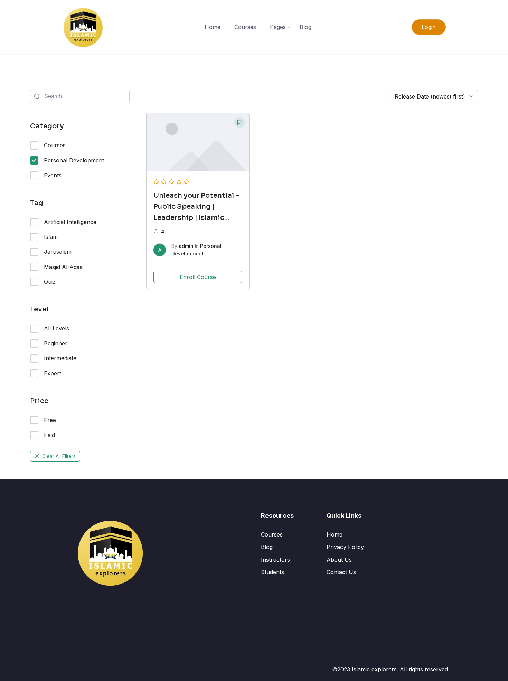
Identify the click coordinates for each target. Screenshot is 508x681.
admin (186, 246)
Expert (52, 373)
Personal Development (74, 160)
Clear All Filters (59, 456)
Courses (245, 27)
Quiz (50, 281)
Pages (278, 27)
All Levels (56, 328)
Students (272, 572)
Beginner (55, 343)
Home (212, 27)
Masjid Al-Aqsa (63, 266)
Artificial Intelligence (70, 221)
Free (50, 420)
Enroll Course (198, 276)
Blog (305, 27)
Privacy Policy (345, 546)
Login (429, 27)
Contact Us (341, 572)
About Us (339, 559)
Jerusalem (58, 251)
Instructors (275, 559)
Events (53, 175)
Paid (49, 434)
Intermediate (60, 358)
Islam (51, 236)
